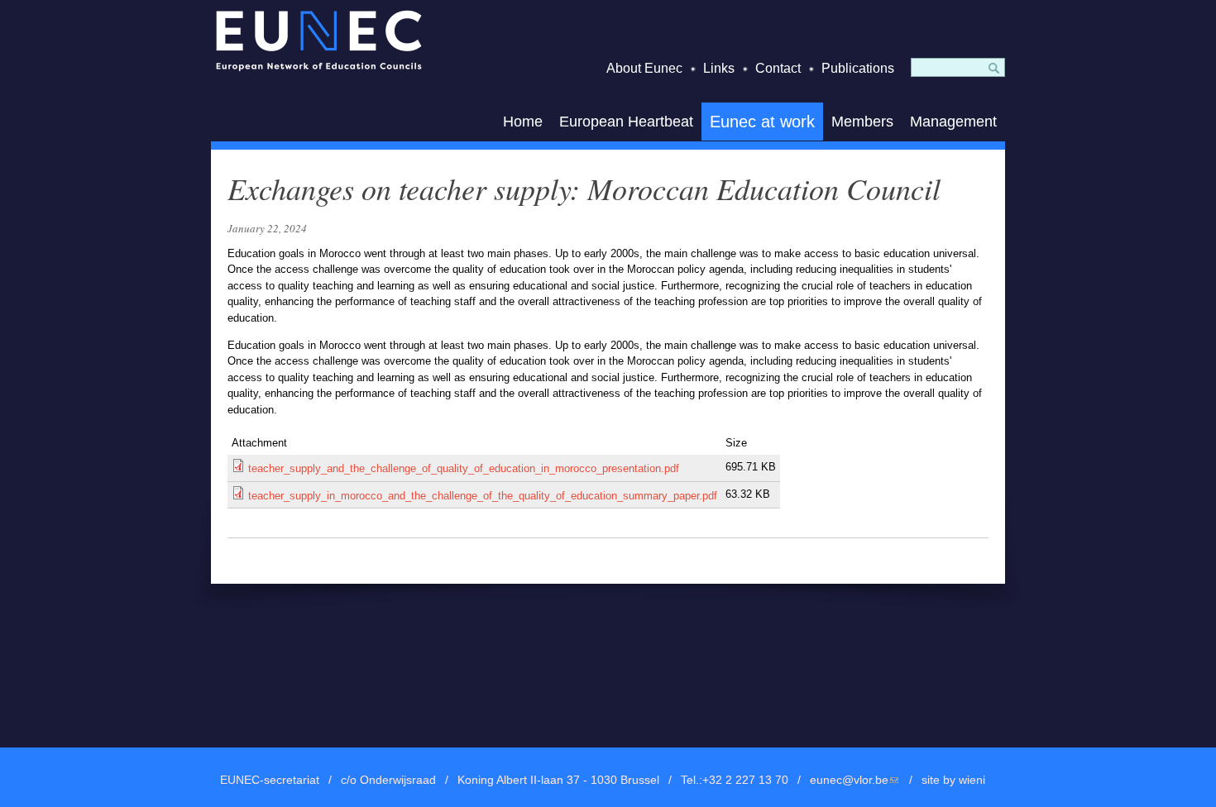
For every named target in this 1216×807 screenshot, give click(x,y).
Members (862, 121)
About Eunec (644, 68)
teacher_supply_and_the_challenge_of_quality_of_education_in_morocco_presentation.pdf (463, 468)
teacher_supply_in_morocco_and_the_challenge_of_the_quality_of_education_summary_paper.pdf (482, 495)
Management (953, 121)
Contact (778, 68)
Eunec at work (762, 121)
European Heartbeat (626, 121)
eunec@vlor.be (855, 779)
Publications (857, 68)
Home (523, 121)
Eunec (318, 40)
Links (719, 68)
